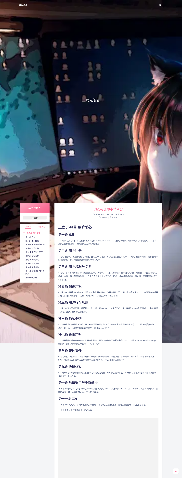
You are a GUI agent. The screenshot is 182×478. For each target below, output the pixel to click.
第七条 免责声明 (32, 259)
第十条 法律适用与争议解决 (35, 272)
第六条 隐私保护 (32, 256)
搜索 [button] (35, 218)
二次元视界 (23, 5)
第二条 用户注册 (32, 240)
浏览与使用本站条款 (108, 209)
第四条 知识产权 (32, 248)
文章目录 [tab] (28, 227)
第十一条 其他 (31, 277)
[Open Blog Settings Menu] (176, 471)
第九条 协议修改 (32, 267)
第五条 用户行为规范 (34, 252)
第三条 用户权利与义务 (35, 244)
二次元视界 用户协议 (31, 233)
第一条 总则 (30, 237)
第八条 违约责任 (32, 263)
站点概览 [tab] (41, 227)
